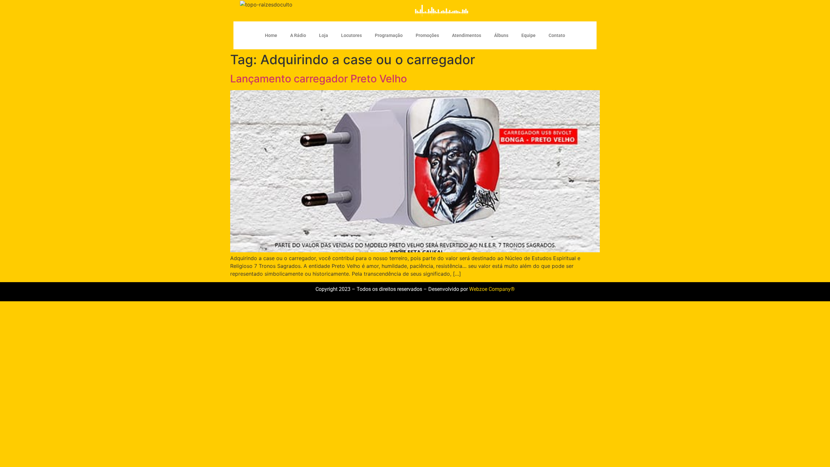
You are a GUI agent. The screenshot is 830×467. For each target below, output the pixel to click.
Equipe (528, 35)
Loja (323, 35)
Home (271, 35)
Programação (389, 35)
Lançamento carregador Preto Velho (318, 78)
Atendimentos (466, 35)
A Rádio (298, 35)
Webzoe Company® (492, 289)
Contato (557, 35)
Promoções (427, 35)
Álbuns (501, 35)
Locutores (351, 35)
